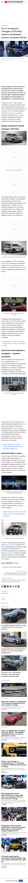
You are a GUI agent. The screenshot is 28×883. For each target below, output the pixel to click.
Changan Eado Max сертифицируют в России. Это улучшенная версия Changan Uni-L (13, 650)
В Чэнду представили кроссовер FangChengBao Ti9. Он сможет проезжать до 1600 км (13, 858)
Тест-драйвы (4, 727)
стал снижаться (11, 113)
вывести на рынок (19, 115)
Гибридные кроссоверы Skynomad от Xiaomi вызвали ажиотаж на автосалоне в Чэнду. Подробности (13, 828)
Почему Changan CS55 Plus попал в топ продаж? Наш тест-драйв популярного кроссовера (14, 514)
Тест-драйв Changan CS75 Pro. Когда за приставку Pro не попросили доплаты (13, 627)
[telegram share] (16, 586)
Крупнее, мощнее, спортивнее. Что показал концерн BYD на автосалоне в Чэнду (13, 703)
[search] (26, 2)
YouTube (15, 563)
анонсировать (10, 553)
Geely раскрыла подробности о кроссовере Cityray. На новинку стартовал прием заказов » (15, 573)
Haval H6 (10, 111)
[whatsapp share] (8, 586)
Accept (20, 880)
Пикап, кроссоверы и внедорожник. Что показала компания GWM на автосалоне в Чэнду (13, 763)
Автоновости (14, 22)
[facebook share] (2, 586)
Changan (3, 599)
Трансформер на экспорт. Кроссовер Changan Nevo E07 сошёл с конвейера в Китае (14, 343)
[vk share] (10, 586)
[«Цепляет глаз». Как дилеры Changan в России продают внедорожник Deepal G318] (14, 663)
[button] (14, 138)
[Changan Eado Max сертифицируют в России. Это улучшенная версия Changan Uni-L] (14, 639)
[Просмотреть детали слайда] (15, 567)
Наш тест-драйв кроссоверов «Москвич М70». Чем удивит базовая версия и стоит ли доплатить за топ (13, 733)
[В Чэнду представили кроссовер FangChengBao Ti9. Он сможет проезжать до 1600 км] (14, 845)
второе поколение (11, 544)
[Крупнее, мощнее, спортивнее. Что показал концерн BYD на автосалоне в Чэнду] (14, 690)
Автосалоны (4, 698)
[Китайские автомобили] (14, 2)
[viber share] (18, 586)
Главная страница (5, 22)
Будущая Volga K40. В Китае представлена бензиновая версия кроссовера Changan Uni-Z (12, 446)
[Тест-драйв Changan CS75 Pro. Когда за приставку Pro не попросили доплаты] (14, 616)
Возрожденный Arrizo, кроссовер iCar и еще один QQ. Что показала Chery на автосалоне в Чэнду (12, 796)
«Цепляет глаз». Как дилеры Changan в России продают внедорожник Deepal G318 (11, 674)
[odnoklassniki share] (13, 586)
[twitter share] (5, 586)
